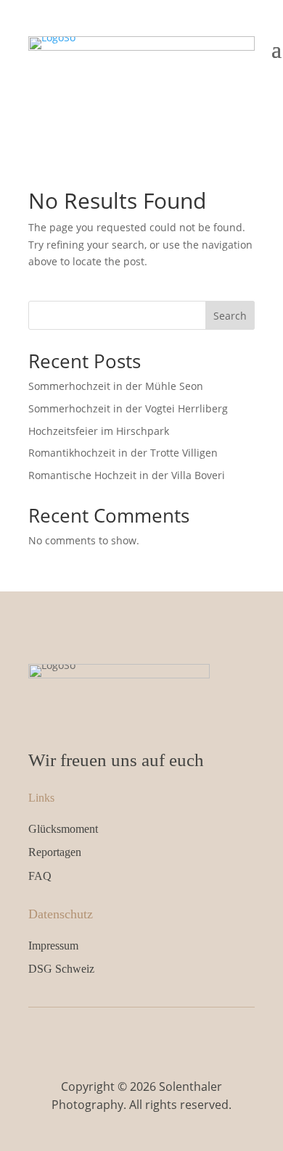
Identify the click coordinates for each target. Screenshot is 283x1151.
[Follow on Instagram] (156, 1037)
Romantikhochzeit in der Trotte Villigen (123, 453)
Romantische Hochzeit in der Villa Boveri (126, 475)
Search (230, 316)
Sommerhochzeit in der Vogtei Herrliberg (128, 408)
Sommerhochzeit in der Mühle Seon (115, 386)
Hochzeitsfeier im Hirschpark (98, 431)
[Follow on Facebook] (126, 1037)
